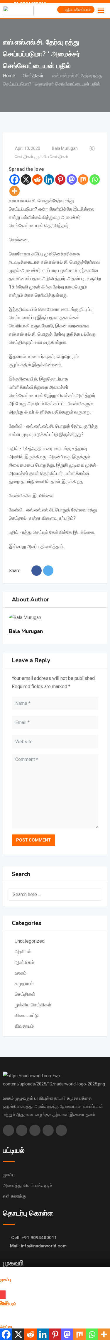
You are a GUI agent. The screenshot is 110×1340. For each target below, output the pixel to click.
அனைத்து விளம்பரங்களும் (27, 1185)
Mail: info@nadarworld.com (38, 1246)
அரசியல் (23, 951)
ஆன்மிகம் (25, 962)
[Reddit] (37, 179)
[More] (14, 191)
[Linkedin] (49, 179)
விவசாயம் (24, 1026)
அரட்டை (7, 1327)
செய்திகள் (24, 156)
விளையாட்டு (27, 1015)
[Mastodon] (72, 179)
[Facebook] (14, 179)
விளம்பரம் (8, 1304)
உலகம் (21, 973)
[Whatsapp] (94, 179)
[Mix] (83, 179)
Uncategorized (30, 941)
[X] (26, 179)
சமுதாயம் (24, 983)
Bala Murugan (65, 148)
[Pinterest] (60, 179)
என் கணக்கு (14, 1196)
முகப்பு (9, 1174)
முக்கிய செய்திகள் (52, 156)
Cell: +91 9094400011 (34, 1237)
